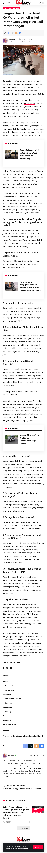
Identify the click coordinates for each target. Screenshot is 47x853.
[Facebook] (3, 668)
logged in (18, 789)
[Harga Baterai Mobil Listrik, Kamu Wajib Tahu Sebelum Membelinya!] (11, 154)
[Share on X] (12, 33)
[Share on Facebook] (8, 33)
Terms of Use (23, 848)
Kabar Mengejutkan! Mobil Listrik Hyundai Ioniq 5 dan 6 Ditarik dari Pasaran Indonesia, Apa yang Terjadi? (16, 812)
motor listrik (29, 103)
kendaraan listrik (21, 736)
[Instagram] (40, 755)
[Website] (31, 755)
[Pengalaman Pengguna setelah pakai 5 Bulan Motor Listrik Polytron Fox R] (11, 286)
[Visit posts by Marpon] (5, 755)
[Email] (16, 33)
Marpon (12, 39)
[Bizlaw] (23, 2)
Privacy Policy (9, 848)
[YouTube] (11, 668)
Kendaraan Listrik (11, 8)
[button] (38, 847)
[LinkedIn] (43, 755)
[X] (7, 668)
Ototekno (37, 812)
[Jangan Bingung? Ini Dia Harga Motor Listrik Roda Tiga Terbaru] (11, 439)
